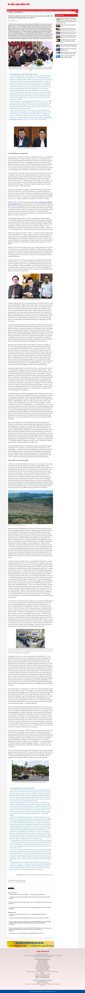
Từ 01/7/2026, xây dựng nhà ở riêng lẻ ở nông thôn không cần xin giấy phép (68, 45)
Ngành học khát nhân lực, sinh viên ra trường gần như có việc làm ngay (68, 32)
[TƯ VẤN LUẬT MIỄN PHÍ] (18, 4)
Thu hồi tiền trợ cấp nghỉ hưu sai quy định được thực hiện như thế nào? (68, 29)
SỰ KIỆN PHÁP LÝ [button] (18, 10)
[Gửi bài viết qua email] (47, 20)
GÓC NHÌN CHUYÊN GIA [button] (26, 10)
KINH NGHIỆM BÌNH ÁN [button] (44, 10)
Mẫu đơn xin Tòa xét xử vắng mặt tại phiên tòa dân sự (68, 49)
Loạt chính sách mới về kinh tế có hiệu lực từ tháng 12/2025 (67, 56)
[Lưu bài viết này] (52, 20)
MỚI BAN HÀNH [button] (67, 10)
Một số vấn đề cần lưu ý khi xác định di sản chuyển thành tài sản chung (68, 53)
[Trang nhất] (8, 10)
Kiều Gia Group (53, 991)
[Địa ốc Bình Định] (30, 944)
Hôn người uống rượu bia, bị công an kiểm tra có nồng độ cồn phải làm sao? (68, 41)
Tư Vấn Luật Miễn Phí (40, 991)
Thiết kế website (46, 991)
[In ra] (50, 20)
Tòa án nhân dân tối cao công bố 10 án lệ (68, 25)
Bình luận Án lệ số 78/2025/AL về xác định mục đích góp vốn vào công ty (68, 36)
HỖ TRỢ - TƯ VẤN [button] (35, 10)
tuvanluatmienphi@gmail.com (44, 975)
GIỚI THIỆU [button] (11, 10)
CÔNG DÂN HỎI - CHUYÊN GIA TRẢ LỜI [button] (56, 10)
